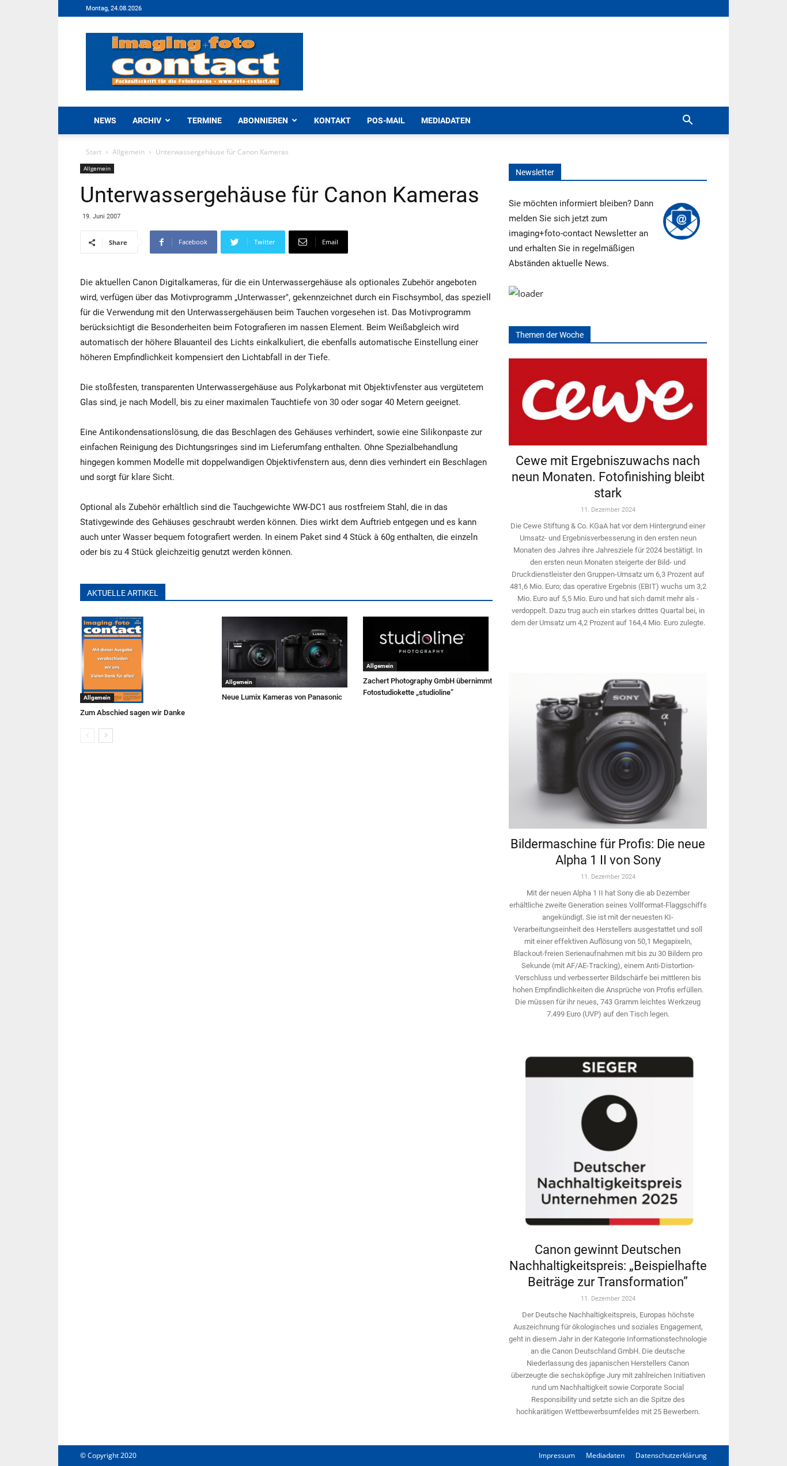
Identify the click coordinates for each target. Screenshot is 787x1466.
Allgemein (128, 152)
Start (93, 152)
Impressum (557, 1455)
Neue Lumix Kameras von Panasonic (282, 697)
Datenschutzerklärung (671, 1455)
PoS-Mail (386, 120)
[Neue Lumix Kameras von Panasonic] (286, 652)
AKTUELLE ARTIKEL (122, 593)
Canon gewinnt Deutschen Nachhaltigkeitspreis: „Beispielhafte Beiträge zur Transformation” (608, 1265)
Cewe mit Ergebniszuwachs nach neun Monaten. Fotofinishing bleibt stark (608, 477)
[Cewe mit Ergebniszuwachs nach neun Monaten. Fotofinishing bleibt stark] (608, 401)
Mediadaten (446, 120)
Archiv (147, 120)
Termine (204, 120)
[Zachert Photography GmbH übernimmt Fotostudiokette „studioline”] (428, 644)
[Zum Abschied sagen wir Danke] (145, 660)
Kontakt (332, 120)
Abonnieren (263, 120)
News (105, 120)
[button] (687, 121)
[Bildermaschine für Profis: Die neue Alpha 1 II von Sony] (608, 742)
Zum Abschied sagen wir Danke (132, 712)
